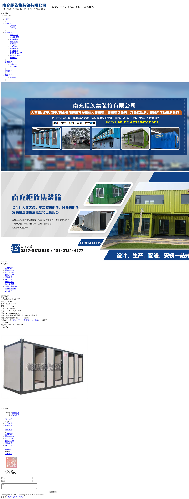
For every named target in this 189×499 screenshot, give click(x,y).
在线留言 (13, 77)
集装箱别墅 (14, 42)
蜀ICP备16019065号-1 (16, 497)
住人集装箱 (14, 39)
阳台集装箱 (14, 51)
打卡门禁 (13, 46)
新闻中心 (8, 62)
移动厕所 (13, 44)
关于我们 (8, 24)
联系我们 (8, 75)
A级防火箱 (14, 35)
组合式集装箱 (15, 55)
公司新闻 (13, 67)
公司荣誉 (13, 28)
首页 (7, 19)
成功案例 (8, 71)
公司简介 (13, 26)
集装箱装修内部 (16, 53)
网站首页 (16, 320)
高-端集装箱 (14, 37)
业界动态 (13, 64)
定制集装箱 (14, 48)
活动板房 (13, 58)
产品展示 (8, 32)
